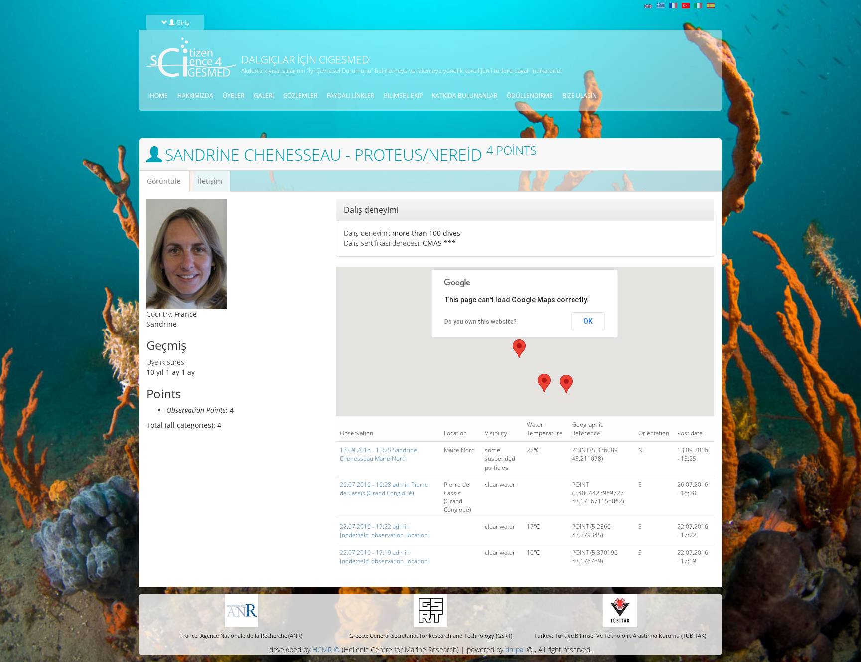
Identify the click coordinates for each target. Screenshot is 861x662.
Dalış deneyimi (371, 209)
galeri (264, 95)
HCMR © (326, 649)
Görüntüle (168, 184)
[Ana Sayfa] (187, 57)
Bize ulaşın (579, 95)
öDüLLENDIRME (530, 95)
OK (588, 321)
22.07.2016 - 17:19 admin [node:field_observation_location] (385, 556)
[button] (519, 348)
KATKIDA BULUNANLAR (464, 95)
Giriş (182, 22)
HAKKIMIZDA (195, 95)
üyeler (233, 95)
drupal (515, 649)
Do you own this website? (480, 321)
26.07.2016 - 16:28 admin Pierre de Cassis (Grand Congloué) (384, 488)
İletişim (210, 181)
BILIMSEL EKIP (403, 95)
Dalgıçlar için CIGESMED (305, 59)
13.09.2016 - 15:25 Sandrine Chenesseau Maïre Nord (378, 454)
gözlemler (300, 95)
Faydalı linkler (350, 95)
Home (159, 95)
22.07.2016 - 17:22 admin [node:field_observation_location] (385, 530)
